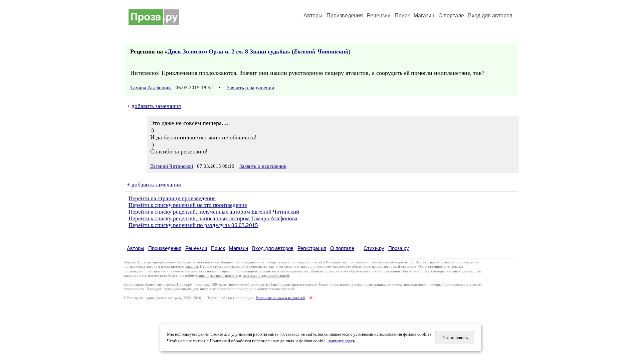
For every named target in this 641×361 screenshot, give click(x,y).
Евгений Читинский (321, 51)
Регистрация (311, 248)
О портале (342, 248)
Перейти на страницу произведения (172, 198)
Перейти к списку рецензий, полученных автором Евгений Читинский (214, 212)
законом (191, 266)
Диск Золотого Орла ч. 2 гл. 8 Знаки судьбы (227, 51)
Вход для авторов (490, 15)
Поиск (402, 15)
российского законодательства (283, 271)
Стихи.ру (374, 248)
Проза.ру (398, 248)
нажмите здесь (341, 341)
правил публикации (238, 271)
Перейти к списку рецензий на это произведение (188, 205)
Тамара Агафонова (151, 87)
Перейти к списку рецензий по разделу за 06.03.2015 (193, 225)
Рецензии (379, 15)
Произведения (345, 15)
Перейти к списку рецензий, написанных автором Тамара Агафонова (213, 218)
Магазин (424, 15)
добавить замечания (156, 106)
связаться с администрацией (265, 275)
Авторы (313, 15)
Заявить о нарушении (250, 87)
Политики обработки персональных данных (437, 271)
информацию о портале (218, 275)
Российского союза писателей (280, 298)
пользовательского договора (389, 262)
